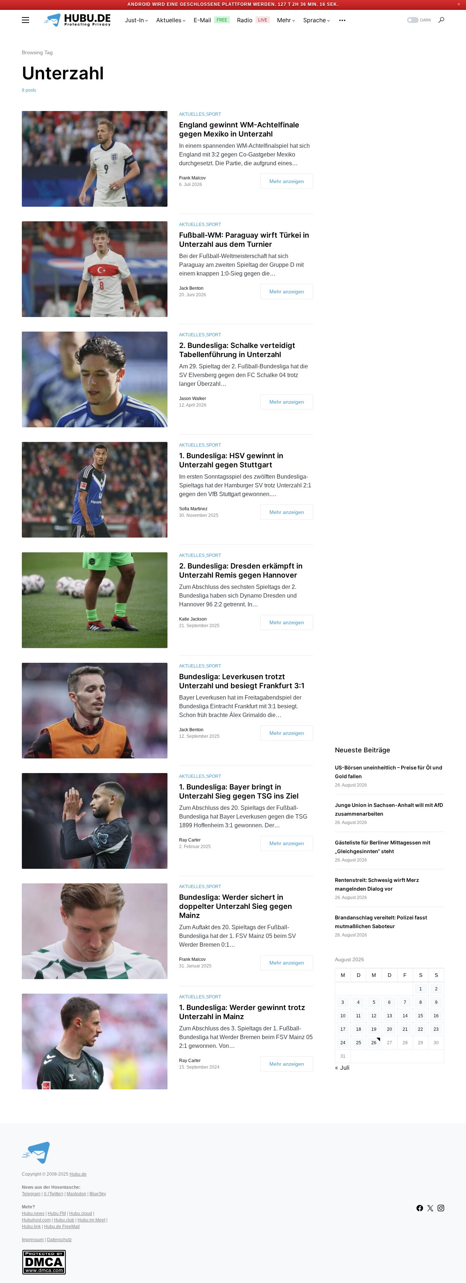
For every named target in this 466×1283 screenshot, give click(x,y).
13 (389, 1015)
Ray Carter (190, 840)
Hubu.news (33, 1213)
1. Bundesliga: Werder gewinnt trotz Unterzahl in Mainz (242, 1012)
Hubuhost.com (36, 1220)
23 (436, 1029)
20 (389, 1029)
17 (342, 1029)
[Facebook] (419, 1208)
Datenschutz (59, 1239)
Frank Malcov (192, 178)
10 (342, 1015)
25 (358, 1042)
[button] (25, 20)
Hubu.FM (57, 1213)
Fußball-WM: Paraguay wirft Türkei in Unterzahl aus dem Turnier (244, 240)
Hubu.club (64, 1220)
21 (405, 1029)
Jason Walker (192, 398)
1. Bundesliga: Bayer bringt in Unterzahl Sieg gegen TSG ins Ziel (239, 791)
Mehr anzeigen (286, 181)
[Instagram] (441, 1208)
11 (358, 1015)
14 (405, 1015)
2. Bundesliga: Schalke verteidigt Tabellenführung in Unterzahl (237, 350)
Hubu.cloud (80, 1213)
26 (373, 1042)
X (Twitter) (53, 1193)
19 (373, 1029)
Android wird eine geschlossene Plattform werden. (201, 4)
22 (420, 1029)
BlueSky (98, 1193)
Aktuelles (192, 114)
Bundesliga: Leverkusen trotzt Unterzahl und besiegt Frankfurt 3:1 (242, 681)
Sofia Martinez (193, 508)
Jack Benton (191, 288)
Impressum (33, 1239)
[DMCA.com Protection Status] (44, 1261)
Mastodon (76, 1193)
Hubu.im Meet (91, 1220)
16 (436, 1015)
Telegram (31, 1193)
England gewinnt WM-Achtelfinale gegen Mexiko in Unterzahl (239, 129)
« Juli (342, 1067)
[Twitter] (430, 1208)
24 (342, 1042)
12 (373, 1015)
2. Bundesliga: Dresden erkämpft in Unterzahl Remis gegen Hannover (241, 570)
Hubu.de (78, 1174)
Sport (213, 114)
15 (420, 1015)
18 (358, 1029)
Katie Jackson (193, 619)
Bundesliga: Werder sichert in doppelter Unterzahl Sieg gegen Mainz (235, 906)
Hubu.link (31, 1226)
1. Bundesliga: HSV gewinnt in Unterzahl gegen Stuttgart (231, 460)
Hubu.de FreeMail (62, 1226)
